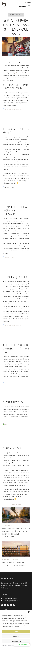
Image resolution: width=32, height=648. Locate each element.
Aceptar (16, 632)
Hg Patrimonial (18, 73)
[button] (29, 612)
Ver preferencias (16, 641)
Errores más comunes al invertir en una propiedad (13, 564)
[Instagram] (8, 605)
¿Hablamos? (7, 578)
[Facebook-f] (11, 605)
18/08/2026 (6, 526)
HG (14, 526)
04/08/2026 (6, 560)
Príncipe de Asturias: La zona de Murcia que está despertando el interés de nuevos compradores (16, 532)
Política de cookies (7, 645)
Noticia (15, 560)
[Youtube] (14, 605)
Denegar (16, 636)
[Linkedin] (2, 605)
